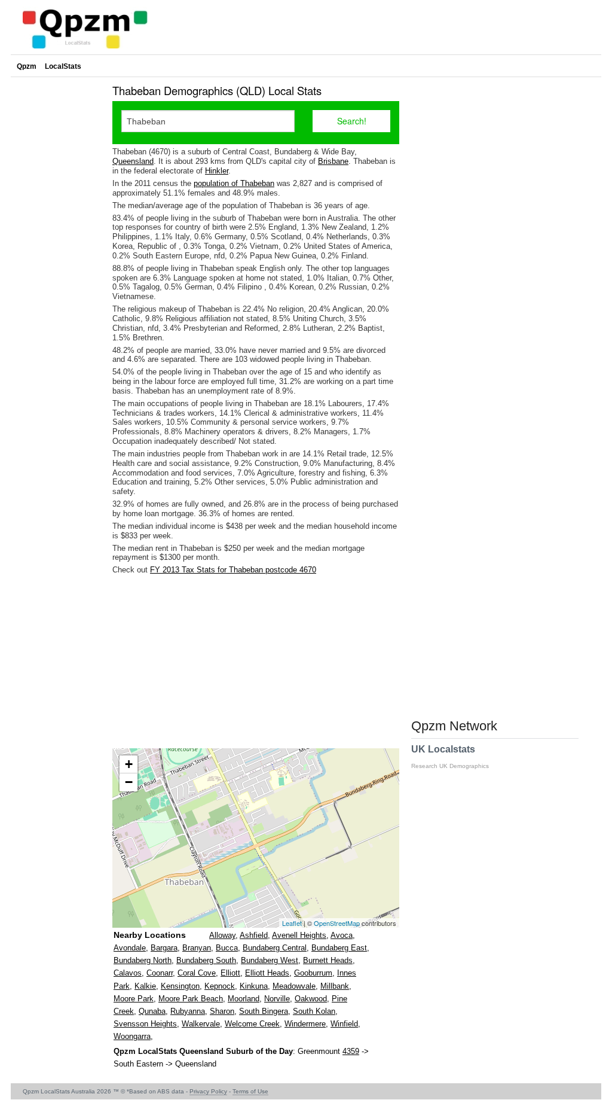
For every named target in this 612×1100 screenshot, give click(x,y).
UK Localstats (450, 756)
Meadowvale (294, 986)
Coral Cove (197, 972)
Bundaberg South (206, 960)
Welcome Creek (252, 1023)
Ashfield (254, 935)
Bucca (227, 947)
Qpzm (26, 66)
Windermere (305, 1023)
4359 (350, 1051)
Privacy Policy (208, 1091)
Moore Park (134, 998)
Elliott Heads (267, 972)
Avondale (130, 947)
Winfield (344, 1023)
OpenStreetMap (337, 923)
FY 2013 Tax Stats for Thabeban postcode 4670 (233, 569)
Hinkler (216, 170)
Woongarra (132, 1036)
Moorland (243, 998)
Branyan (196, 947)
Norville (277, 998)
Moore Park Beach (190, 998)
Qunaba (152, 1011)
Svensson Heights (145, 1023)
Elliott (230, 972)
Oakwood (311, 998)
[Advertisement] (255, 661)
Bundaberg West (269, 960)
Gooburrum (313, 972)
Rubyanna (187, 1011)
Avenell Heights (299, 935)
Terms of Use (250, 1091)
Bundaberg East (339, 947)
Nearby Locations (150, 935)
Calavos (128, 972)
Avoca (342, 935)
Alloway (222, 935)
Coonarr (159, 972)
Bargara (164, 947)
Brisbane (333, 161)
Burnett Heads (328, 960)
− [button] (129, 782)
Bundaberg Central (275, 947)
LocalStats (63, 66)
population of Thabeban (234, 183)
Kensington (180, 986)
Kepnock (219, 986)
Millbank (334, 986)
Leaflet (292, 923)
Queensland (133, 161)
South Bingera (263, 1011)
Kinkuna (254, 986)
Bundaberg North (143, 960)
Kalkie (145, 986)
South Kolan (314, 1011)
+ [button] (129, 764)
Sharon (222, 1011)
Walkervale (201, 1023)
